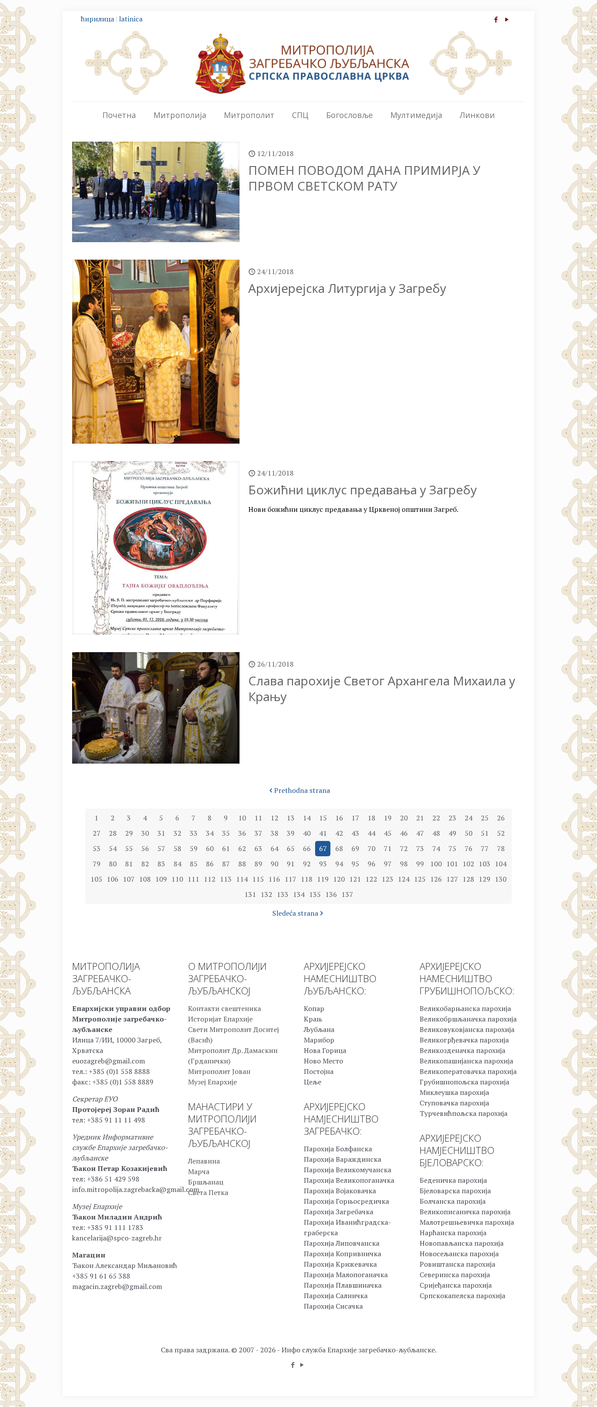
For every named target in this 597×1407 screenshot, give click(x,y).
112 (209, 879)
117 (290, 879)
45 (388, 833)
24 (468, 818)
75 (452, 848)
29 (129, 833)
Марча (198, 1171)
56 (145, 848)
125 (420, 879)
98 (404, 864)
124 (404, 879)
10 (242, 818)
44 (371, 833)
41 (323, 833)
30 (145, 833)
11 (258, 818)
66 (307, 848)
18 (371, 818)
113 (226, 879)
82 (145, 864)
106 (112, 879)
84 (177, 864)
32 (177, 833)
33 (194, 833)
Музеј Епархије (212, 1082)
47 (420, 833)
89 (258, 864)
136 (331, 894)
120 (339, 879)
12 (274, 818)
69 (355, 848)
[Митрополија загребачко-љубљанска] (298, 62)
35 (226, 833)
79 (97, 864)
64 (274, 848)
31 (161, 833)
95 (355, 864)
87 (226, 864)
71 (388, 848)
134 (299, 894)
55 (129, 848)
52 (501, 833)
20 (404, 818)
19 (388, 818)
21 (420, 818)
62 (242, 848)
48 (436, 833)
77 (485, 848)
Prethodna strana (302, 790)
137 (347, 894)
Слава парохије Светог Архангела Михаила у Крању (381, 688)
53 (97, 848)
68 (339, 848)
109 (161, 879)
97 (388, 864)
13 (291, 818)
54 (113, 848)
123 (387, 879)
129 (484, 879)
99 (420, 864)
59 (194, 848)
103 (484, 864)
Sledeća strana (295, 913)
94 (339, 864)
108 (145, 879)
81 (129, 864)
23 (452, 818)
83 (161, 864)
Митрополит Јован (219, 1071)
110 (177, 879)
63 (258, 848)
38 (274, 833)
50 (468, 833)
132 (266, 894)
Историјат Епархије (220, 1019)
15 (323, 818)
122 (371, 879)
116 (274, 879)
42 (339, 833)
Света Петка (208, 1192)
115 (258, 879)
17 (355, 818)
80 (113, 864)
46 (404, 833)
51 (485, 833)
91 (291, 864)
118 (306, 879)
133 (282, 894)
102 (468, 864)
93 (323, 864)
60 (210, 848)
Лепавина (204, 1161)
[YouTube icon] (506, 19)
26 (501, 818)
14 (307, 818)
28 (113, 833)
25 (485, 818)
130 (501, 879)
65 (291, 848)
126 (436, 879)
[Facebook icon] (496, 19)
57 (161, 848)
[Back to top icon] (555, 1389)
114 (242, 879)
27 (97, 833)
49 (452, 833)
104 (501, 864)
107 (129, 879)
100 (436, 864)
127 (452, 879)
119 (323, 879)
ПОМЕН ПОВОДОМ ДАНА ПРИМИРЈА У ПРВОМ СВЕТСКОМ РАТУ (364, 178)
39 (291, 833)
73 (420, 848)
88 (242, 864)
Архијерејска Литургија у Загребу (347, 288)
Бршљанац (205, 1182)
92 (307, 864)
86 (210, 864)
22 (436, 818)
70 (371, 848)
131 (250, 894)
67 (323, 848)
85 (194, 864)
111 (193, 879)
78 (501, 848)
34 (210, 833)
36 (242, 833)
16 (339, 818)
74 (436, 848)
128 (468, 879)
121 (355, 879)
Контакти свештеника (224, 1008)
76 (468, 848)
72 (404, 848)
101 (452, 864)
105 (96, 879)
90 (274, 864)
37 (258, 833)
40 (307, 833)
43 (355, 833)
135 (315, 894)
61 (226, 848)
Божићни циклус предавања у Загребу (362, 489)
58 (177, 848)
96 (371, 864)
